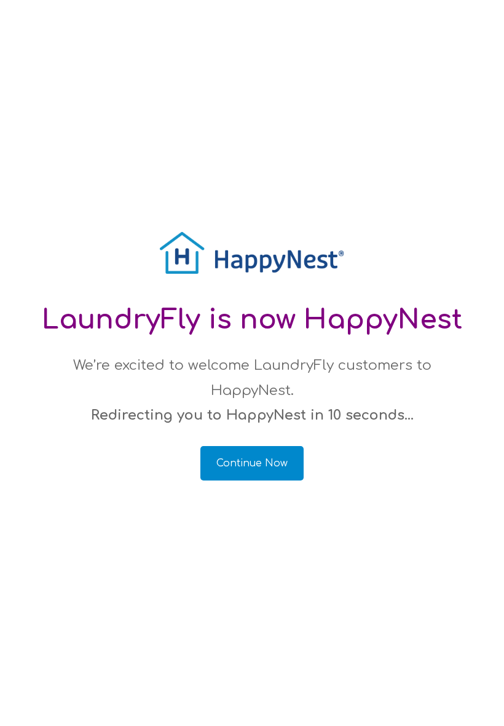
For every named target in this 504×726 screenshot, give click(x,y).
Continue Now (252, 463)
